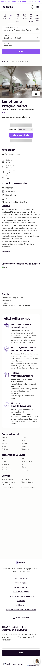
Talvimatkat (25, 479)
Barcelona (5, 464)
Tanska (24, 437)
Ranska (4, 443)
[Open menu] (37, 7)
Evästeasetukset (22, 618)
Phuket (24, 467)
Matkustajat (8, 44)
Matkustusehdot (21, 587)
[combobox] (19, 30)
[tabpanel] (21, 40)
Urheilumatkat (6, 485)
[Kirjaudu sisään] (31, 7)
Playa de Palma (27, 461)
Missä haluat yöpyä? (11, 28)
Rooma (4, 467)
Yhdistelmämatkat (28, 482)
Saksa (4, 446)
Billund (24, 458)
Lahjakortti (21, 605)
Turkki (4, 440)
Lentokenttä (13, 129)
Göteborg (25, 470)
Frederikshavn (7, 470)
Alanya (4, 458)
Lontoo (24, 464)
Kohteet (21, 601)
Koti (3, 62)
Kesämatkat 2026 (7, 479)
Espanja (4, 437)
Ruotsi (24, 446)
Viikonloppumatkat (28, 488)
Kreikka (24, 443)
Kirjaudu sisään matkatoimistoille (21, 610)
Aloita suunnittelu (21, 135)
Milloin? (6, 36)
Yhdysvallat (25, 449)
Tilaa (21, 653)
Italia (23, 440)
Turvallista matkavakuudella (21, 596)
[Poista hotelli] (37, 29)
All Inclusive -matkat (8, 482)
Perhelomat (25, 485)
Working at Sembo (21, 592)
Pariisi (4, 461)
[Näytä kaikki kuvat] (36, 93)
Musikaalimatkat (7, 488)
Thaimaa (5, 449)
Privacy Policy (21, 583)
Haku (21, 51)
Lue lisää (6, 206)
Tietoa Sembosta (21, 578)
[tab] (5, 18)
